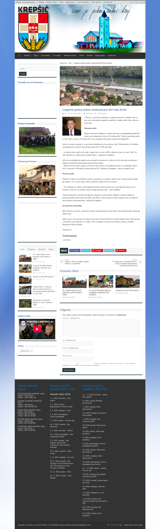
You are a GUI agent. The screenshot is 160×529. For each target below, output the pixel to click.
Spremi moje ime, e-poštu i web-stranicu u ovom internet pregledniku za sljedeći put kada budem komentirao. (98, 364)
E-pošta (70, 348)
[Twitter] (136, 2)
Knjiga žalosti (70, 2)
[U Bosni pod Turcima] (37, 180)
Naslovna (63, 63)
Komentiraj (89, 113)
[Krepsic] (80, 28)
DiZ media (138, 525)
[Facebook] (134, 2)
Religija (41, 2)
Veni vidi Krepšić (19, 55)
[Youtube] (144, 2)
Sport (61, 2)
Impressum (112, 55)
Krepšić (27, 55)
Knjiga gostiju (100, 55)
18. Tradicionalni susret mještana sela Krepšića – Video (72, 292)
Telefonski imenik (70, 55)
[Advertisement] (37, 222)
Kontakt (89, 55)
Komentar (71, 318)
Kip (65, 113)
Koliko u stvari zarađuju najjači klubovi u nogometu (77, 261)
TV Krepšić (57, 55)
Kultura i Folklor (51, 2)
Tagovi (51, 249)
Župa (35, 55)
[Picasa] (141, 2)
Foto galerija (45, 55)
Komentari (42, 249)
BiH (70, 63)
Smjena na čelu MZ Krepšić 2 (128, 290)
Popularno (31, 249)
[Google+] (131, 2)
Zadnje (22, 249)
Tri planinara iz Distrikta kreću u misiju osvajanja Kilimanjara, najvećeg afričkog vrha (124, 263)
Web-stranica (67, 356)
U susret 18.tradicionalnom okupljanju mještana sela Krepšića (100, 292)
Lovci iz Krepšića (83, 2)
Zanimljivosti (107, 2)
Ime (68, 340)
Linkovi (81, 55)
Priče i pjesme (96, 2)
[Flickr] (139, 2)
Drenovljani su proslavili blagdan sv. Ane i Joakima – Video (43, 302)
